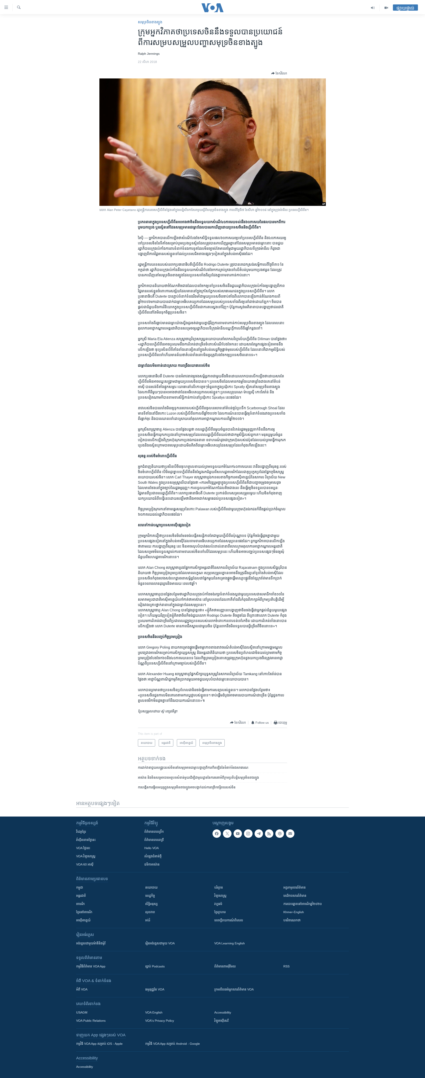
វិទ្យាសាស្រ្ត (220, 895)
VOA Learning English (229, 943)
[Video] (386, 7)
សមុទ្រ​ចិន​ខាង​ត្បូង (150, 22)
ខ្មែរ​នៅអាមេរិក (84, 912)
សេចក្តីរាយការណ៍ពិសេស (228, 920)
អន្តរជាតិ (81, 895)
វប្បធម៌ (218, 904)
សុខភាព (150, 912)
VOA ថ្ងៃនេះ (83, 848)
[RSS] (269, 833)
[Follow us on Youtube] (238, 833)
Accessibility (222, 1012)
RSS (286, 966)
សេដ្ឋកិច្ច (150, 895)
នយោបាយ (151, 887)
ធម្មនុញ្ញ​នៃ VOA (154, 989)
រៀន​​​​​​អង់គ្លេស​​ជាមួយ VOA (160, 943)
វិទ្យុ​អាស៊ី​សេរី (221, 1020)
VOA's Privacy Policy (159, 1020)
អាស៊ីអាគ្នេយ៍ (83, 920)
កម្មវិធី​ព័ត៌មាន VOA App (90, 966)
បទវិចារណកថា (292, 920)
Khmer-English (293, 912)
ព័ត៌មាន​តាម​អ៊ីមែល (225, 966)
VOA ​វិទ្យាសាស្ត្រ (85, 856)
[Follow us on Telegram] (259, 833)
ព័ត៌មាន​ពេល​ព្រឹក (154, 831)
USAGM (81, 1012)
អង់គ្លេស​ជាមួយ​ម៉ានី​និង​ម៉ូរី (90, 943)
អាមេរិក (80, 904)
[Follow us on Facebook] (216, 833)
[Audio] (373, 7)
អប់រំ (147, 920)
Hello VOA (151, 848)
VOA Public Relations (91, 1020)
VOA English (153, 1012)
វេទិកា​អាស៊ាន (152, 864)
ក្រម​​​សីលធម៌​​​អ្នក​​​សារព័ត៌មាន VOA (234, 989)
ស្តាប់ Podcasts (155, 966)
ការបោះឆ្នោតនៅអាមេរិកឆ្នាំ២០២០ (302, 904)
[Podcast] (279, 833)
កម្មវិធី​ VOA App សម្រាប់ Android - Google (172, 1043)
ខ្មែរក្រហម (220, 912)
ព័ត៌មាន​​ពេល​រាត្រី (154, 840)
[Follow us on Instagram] (248, 833)
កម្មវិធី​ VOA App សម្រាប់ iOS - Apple (99, 1043)
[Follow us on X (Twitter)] (227, 833)
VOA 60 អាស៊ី (84, 864)
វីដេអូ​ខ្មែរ (81, 831)
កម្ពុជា (79, 887)
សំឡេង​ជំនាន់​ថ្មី (153, 856)
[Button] (279, 73)
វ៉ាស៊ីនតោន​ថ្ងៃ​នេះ (86, 840)
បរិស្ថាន (218, 887)
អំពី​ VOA (81, 989)
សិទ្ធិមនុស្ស (151, 904)
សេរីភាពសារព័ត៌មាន (294, 895)
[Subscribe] (290, 833)
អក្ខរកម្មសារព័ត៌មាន (294, 887)
